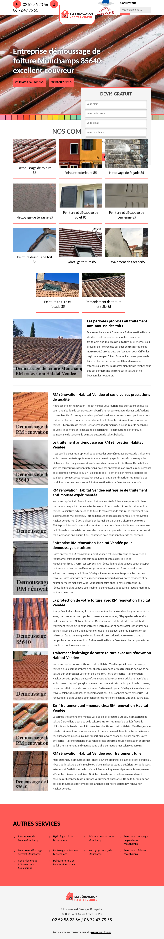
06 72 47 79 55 (98, 920)
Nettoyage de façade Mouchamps (100, 852)
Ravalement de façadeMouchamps (28, 838)
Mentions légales (101, 932)
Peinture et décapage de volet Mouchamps (30, 852)
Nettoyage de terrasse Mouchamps (65, 852)
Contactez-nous (61, 82)
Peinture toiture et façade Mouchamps (64, 862)
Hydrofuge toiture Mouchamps (63, 838)
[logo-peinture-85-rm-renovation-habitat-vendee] (77, 14)
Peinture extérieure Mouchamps (135, 852)
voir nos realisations (29, 82)
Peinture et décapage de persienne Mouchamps (136, 840)
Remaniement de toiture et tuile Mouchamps (27, 864)
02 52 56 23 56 (35, 5)
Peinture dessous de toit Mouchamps (102, 838)
